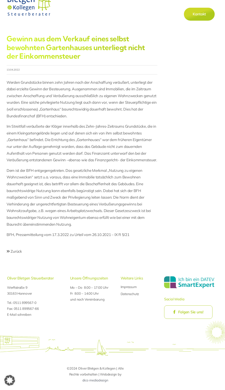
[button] (9, 380)
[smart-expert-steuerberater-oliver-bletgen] (189, 276)
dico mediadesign (95, 380)
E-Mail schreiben (19, 314)
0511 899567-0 (24, 303)
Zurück (16, 251)
